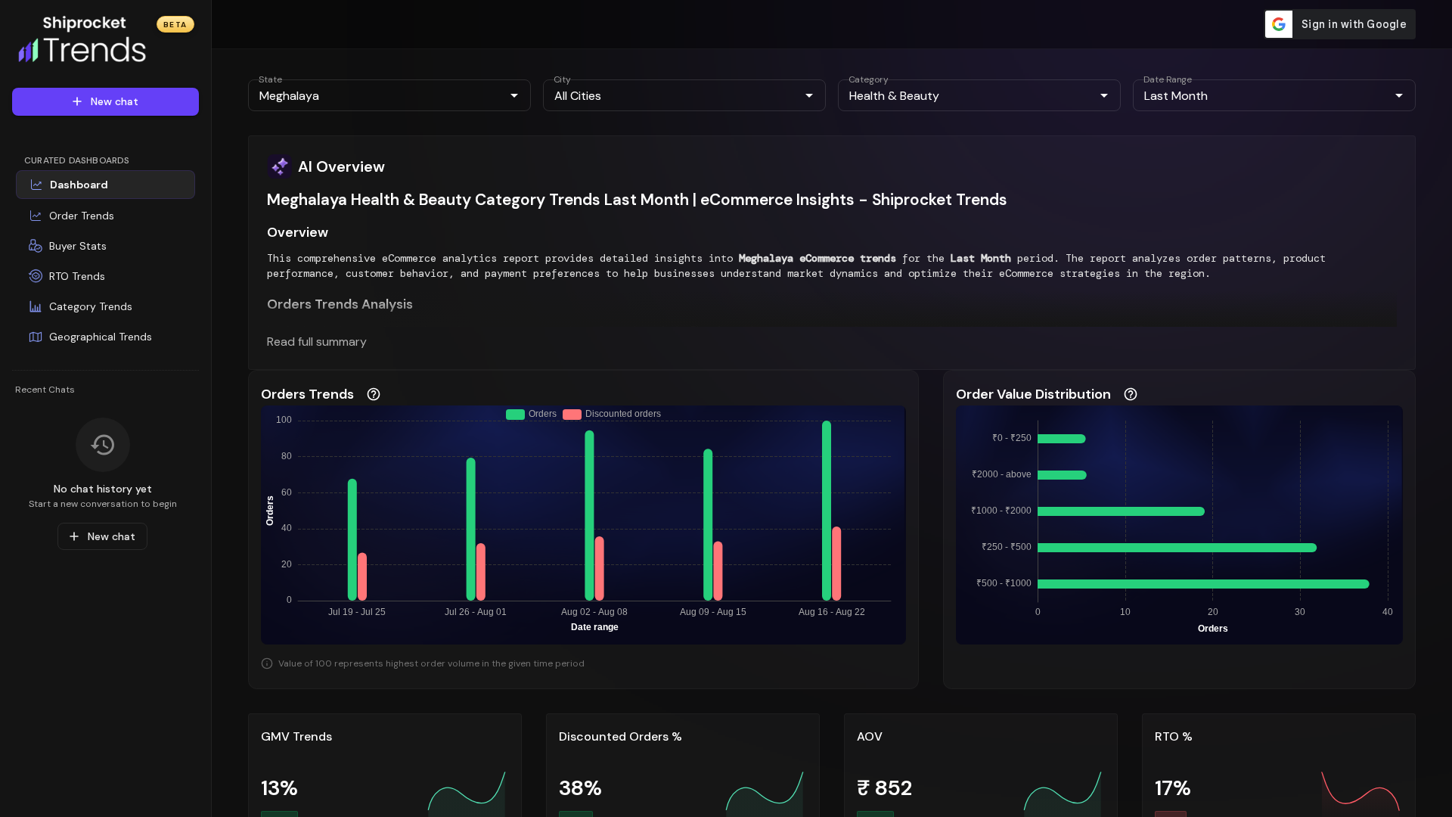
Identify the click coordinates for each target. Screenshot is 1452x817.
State (270, 79)
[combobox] (377, 95)
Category (869, 79)
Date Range (1167, 79)
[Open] (514, 95)
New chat (114, 101)
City (562, 79)
